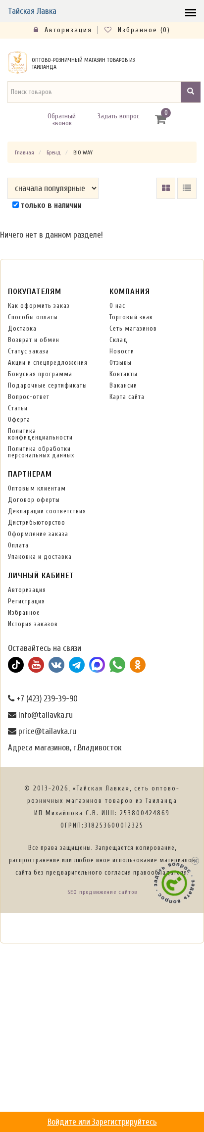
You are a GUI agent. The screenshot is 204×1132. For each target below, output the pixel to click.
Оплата (18, 545)
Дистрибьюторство (36, 522)
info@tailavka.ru (44, 715)
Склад (118, 340)
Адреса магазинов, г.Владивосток (64, 747)
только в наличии (50, 205)
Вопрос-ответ (29, 396)
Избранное (24, 612)
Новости (121, 351)
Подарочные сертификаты (47, 385)
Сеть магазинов (133, 328)
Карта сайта (127, 396)
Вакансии (123, 385)
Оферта (19, 419)
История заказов (33, 624)
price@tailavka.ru (46, 731)
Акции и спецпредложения (48, 362)
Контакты (123, 374)
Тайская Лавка (32, 11)
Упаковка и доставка (40, 556)
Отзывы (120, 362)
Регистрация (26, 601)
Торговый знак (131, 317)
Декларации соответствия (47, 511)
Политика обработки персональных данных (41, 452)
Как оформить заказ (39, 305)
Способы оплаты (33, 317)
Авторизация (67, 30)
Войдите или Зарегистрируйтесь (102, 1122)
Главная (24, 152)
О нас (117, 305)
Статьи (18, 408)
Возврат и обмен (33, 340)
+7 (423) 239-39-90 (46, 698)
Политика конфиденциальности (40, 434)
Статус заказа (28, 351)
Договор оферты (34, 499)
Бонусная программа (40, 374)
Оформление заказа (38, 534)
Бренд (54, 152)
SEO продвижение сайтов (102, 891)
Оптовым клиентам (37, 488)
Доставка (22, 328)
